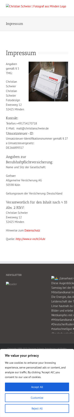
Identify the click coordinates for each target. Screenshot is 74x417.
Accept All (37, 387)
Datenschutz (32, 230)
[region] (37, 383)
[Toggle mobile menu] (66, 11)
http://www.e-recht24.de (30, 239)
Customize (37, 398)
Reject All (37, 408)
